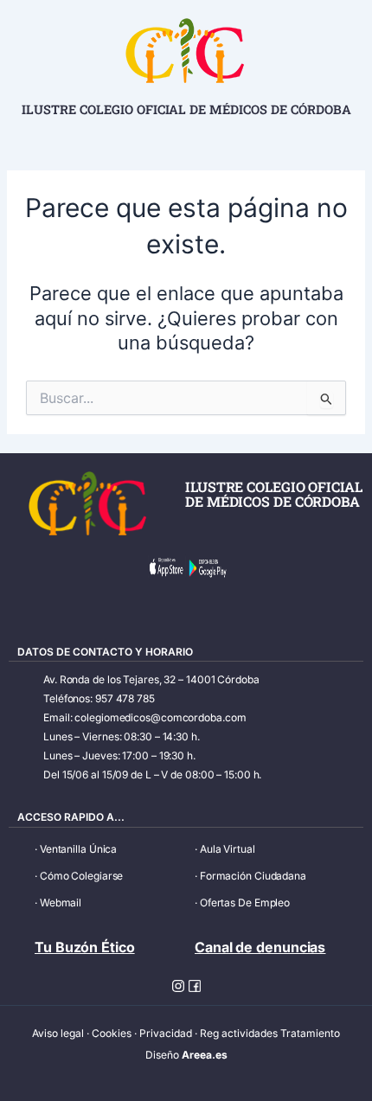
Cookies (111, 1033)
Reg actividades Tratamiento (270, 1033)
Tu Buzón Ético (85, 947)
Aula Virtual (227, 848)
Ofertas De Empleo (245, 902)
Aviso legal (58, 1033)
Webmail (60, 902)
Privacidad (165, 1033)
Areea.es (205, 1054)
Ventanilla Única (78, 848)
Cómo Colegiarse (82, 875)
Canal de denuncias (260, 947)
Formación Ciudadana (253, 875)
